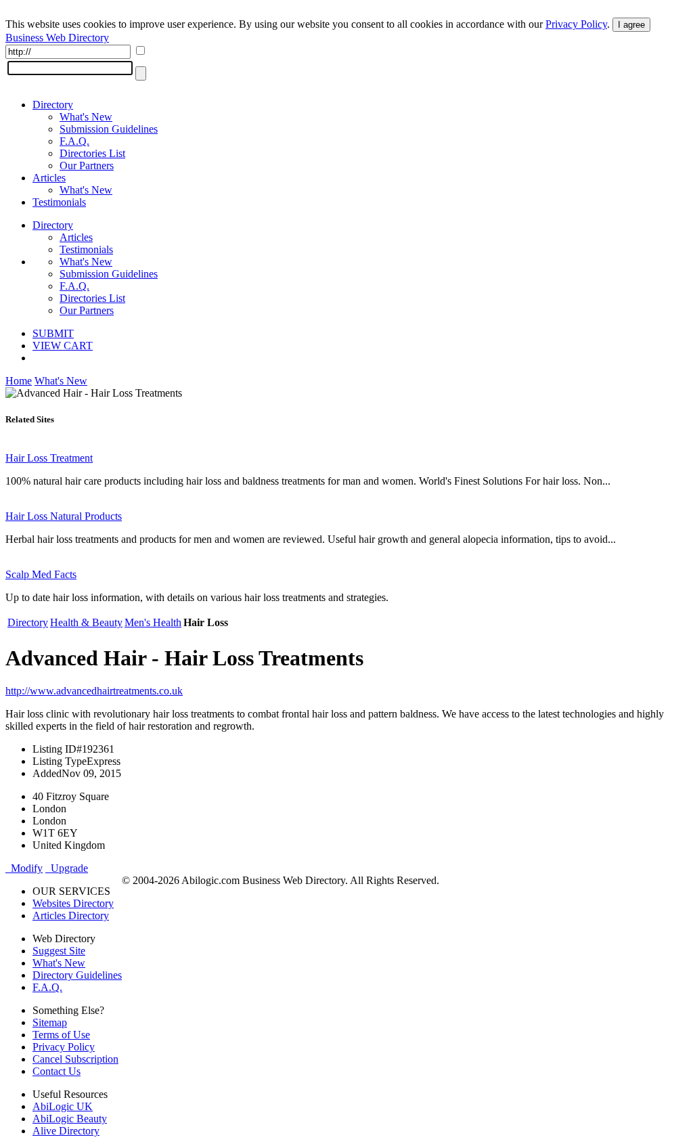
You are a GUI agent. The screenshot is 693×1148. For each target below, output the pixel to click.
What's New (86, 117)
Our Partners (87, 165)
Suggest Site (58, 950)
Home (18, 381)
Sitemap (49, 1022)
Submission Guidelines (109, 129)
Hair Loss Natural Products (63, 516)
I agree (631, 25)
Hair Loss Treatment (49, 458)
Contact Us (56, 1071)
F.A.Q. (74, 141)
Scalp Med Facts (40, 574)
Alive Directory (65, 1130)
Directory (52, 104)
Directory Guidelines (77, 975)
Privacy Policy (576, 24)
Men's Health (153, 622)
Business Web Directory (57, 37)
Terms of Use (61, 1034)
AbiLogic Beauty (69, 1118)
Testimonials (59, 202)
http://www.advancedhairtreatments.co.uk (94, 691)
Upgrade (66, 868)
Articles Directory (70, 915)
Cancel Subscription (75, 1059)
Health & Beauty (86, 622)
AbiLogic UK (62, 1106)
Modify (24, 868)
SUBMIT (53, 333)
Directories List (92, 153)
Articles (49, 177)
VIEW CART (62, 345)
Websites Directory (73, 903)
